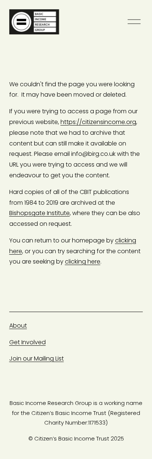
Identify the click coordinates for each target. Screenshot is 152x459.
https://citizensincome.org (98, 122)
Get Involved (27, 342)
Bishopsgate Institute (39, 213)
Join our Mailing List (36, 358)
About (18, 325)
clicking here (82, 261)
